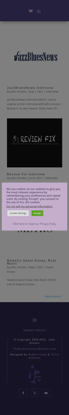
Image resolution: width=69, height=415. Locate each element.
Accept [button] (37, 213)
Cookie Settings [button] (18, 213)
